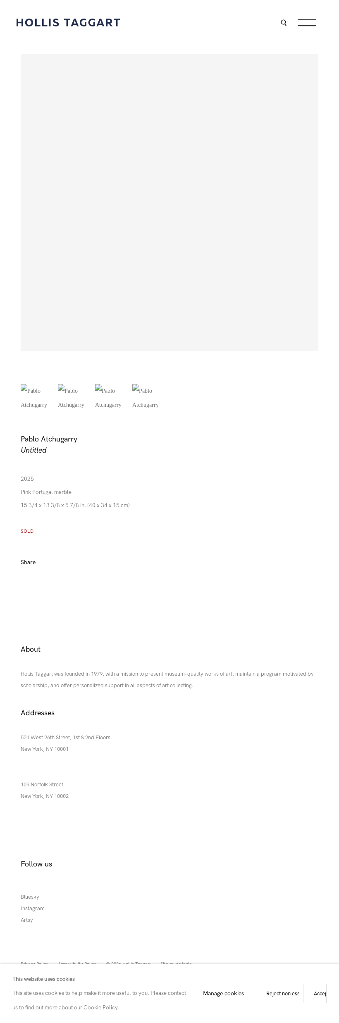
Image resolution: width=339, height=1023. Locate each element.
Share (28, 562)
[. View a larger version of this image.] (37, 400)
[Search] (283, 23)
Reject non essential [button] (289, 993)
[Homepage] (68, 22)
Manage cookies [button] (223, 993)
